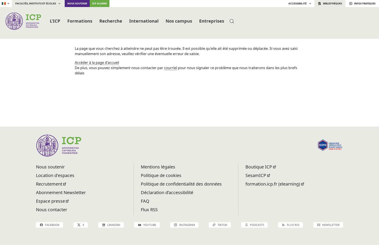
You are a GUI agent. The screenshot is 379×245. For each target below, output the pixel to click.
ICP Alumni (99, 3)
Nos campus (179, 21)
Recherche (110, 21)
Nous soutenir (77, 3)
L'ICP (55, 21)
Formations (79, 21)
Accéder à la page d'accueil (97, 62)
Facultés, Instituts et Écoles (35, 3)
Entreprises (211, 21)
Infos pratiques (364, 3)
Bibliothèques (332, 3)
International (144, 21)
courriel (170, 67)
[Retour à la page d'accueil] (23, 21)
